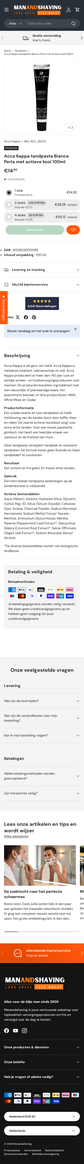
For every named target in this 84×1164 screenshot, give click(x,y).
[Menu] (6, 9)
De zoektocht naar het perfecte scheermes (33, 894)
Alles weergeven (16, 836)
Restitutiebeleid (54, 1150)
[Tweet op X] (18, 317)
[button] (77, 9)
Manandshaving (22, 1144)
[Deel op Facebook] (26, 317)
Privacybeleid (12, 1150)
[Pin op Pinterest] (34, 317)
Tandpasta (21, 50)
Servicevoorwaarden (16, 1154)
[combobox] (42, 23)
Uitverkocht (35, 230)
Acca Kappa (12, 141)
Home (7, 50)
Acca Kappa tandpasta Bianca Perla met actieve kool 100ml (38, 54)
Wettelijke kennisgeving (45, 1154)
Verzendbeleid (32, 1150)
